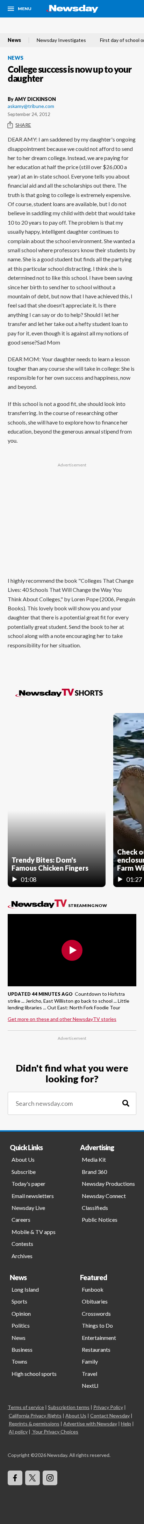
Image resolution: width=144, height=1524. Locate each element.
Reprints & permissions (34, 1424)
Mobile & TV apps (34, 1231)
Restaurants (96, 1349)
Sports (19, 1301)
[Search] (125, 1103)
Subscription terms (68, 1407)
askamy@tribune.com (31, 106)
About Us (23, 1159)
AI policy (18, 1432)
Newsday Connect (104, 1195)
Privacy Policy (108, 1407)
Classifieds (95, 1207)
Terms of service (26, 1407)
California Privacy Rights (35, 1415)
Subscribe (24, 1171)
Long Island (25, 1289)
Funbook (92, 1289)
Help (126, 1424)
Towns (19, 1361)
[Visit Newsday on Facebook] (15, 1478)
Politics (21, 1325)
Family (90, 1361)
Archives (22, 1256)
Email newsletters (33, 1195)
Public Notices (99, 1219)
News (14, 40)
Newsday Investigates (61, 40)
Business (22, 1349)
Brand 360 (94, 1171)
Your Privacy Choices (55, 1432)
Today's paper (28, 1183)
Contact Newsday (110, 1415)
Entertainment (99, 1337)
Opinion (21, 1313)
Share (23, 125)
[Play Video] (72, 950)
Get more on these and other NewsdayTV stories (62, 1019)
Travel (89, 1373)
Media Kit (94, 1159)
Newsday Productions (108, 1183)
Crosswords (96, 1313)
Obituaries (95, 1301)
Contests (22, 1243)
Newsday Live (28, 1207)
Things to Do (97, 1325)
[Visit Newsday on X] (32, 1478)
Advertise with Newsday (90, 1424)
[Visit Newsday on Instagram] (50, 1478)
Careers (21, 1219)
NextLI (90, 1385)
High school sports (34, 1373)
